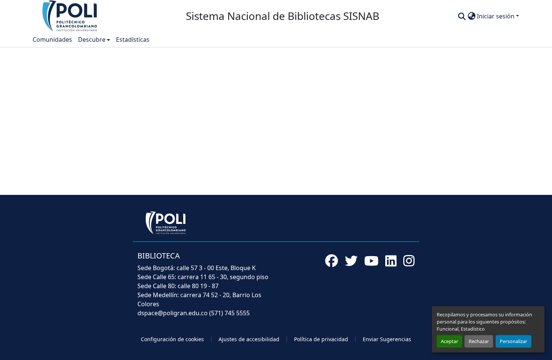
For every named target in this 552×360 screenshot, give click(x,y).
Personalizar (513, 341)
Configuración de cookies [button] (172, 339)
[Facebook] (331, 260)
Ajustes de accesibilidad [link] (249, 339)
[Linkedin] (391, 260)
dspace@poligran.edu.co (172, 313)
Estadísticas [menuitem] (132, 39)
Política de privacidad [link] (321, 339)
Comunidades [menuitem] (52, 39)
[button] (70, 15)
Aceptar (449, 341)
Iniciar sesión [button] (496, 16)
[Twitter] (351, 260)
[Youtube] (371, 260)
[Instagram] (409, 260)
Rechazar (479, 341)
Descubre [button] (92, 39)
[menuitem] (94, 39)
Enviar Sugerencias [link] (387, 339)
